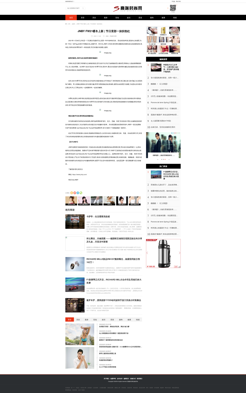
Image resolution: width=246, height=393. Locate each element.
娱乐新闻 (95, 387)
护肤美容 (123, 387)
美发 (94, 17)
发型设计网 (83, 387)
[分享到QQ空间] (71, 193)
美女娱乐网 (142, 387)
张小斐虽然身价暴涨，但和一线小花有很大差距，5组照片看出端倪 (176, 77)
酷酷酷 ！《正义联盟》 (160, 84)
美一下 (73, 387)
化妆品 (77, 387)
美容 (82, 17)
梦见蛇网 (156, 387)
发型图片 (90, 387)
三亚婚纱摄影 (102, 387)
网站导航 (178, 1)
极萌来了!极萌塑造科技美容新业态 (111, 340)
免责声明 (113, 378)
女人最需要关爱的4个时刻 (161, 120)
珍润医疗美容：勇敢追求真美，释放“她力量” (114, 326)
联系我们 (139, 378)
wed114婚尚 (81, 390)
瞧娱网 (162, 387)
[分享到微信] (81, 193)
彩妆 (117, 17)
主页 (68, 24)
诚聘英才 (126, 378)
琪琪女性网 (110, 387)
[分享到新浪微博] (74, 193)
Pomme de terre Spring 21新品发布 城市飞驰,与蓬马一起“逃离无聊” (177, 102)
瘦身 (105, 17)
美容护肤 (129, 387)
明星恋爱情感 (175, 387)
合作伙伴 (119, 378)
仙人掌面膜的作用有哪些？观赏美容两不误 (113, 333)
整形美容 (135, 387)
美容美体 (74, 390)
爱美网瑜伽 (68, 390)
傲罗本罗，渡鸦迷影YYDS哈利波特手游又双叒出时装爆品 (113, 300)
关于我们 (106, 378)
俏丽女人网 (117, 387)
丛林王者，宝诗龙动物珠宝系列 (163, 127)
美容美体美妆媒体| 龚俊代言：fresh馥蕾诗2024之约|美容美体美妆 (121, 347)
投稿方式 (133, 378)
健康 (163, 17)
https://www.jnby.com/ (79, 174)
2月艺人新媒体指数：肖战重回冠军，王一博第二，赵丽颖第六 (175, 96)
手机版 (173, 1)
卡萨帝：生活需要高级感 (98, 216)
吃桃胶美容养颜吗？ (106, 360)
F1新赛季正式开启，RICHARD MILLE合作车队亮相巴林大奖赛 (171, 175)
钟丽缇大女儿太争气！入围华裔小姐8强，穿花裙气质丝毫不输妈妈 (171, 68)
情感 (175, 17)
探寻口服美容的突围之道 (107, 353)
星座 (140, 17)
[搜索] (83, 8)
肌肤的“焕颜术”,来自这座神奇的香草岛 (165, 114)
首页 (71, 17)
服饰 (152, 17)
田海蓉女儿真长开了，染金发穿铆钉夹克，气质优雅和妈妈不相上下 (177, 184)
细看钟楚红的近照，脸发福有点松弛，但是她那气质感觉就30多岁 (176, 190)
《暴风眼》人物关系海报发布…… (164, 90)
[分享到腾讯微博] (77, 193)
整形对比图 (168, 387)
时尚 (147, 387)
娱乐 (128, 17)
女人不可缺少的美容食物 (107, 367)
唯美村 (151, 387)
